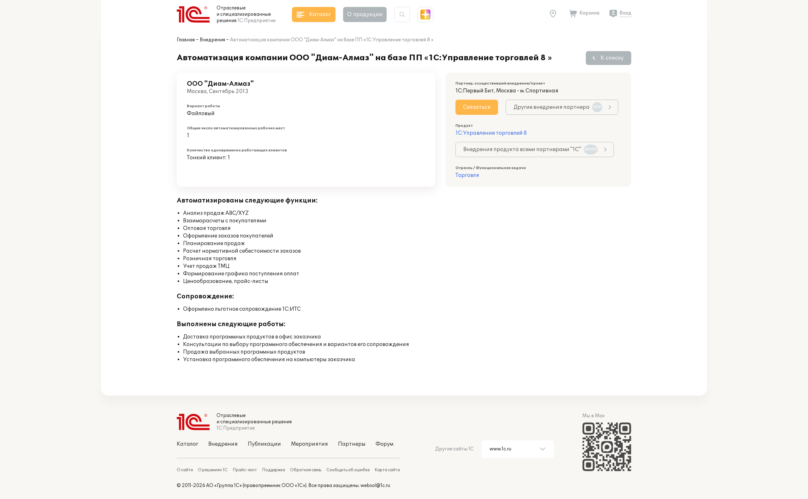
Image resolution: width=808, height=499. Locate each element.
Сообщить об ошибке (348, 470)
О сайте (185, 470)
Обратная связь (305, 470)
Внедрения (212, 40)
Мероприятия (309, 444)
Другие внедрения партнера (557, 107)
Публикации (264, 444)
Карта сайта (387, 470)
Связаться (476, 107)
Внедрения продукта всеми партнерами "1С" (530, 149)
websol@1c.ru (375, 485)
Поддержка (273, 470)
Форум (384, 444)
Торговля (467, 175)
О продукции (365, 14)
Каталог (187, 444)
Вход (625, 13)
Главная (186, 40)
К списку (612, 58)
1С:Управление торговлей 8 (491, 133)
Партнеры (351, 444)
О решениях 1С (213, 470)
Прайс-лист (245, 470)
